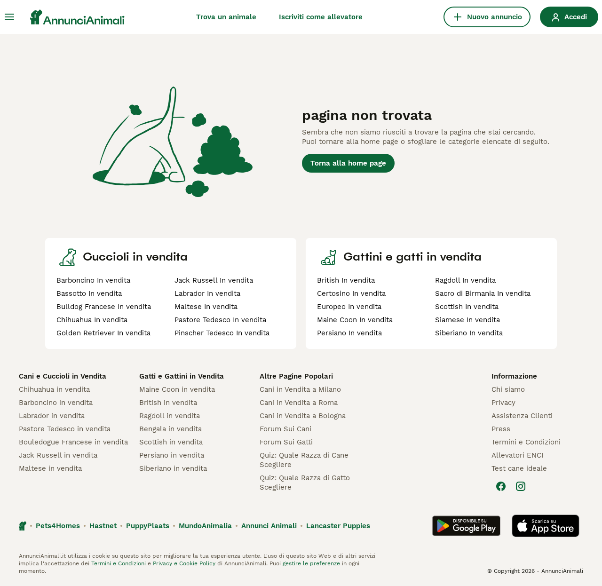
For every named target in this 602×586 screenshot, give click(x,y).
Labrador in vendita (52, 416)
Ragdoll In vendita (465, 280)
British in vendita (168, 402)
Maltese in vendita (50, 468)
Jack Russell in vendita (58, 455)
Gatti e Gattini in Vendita (181, 376)
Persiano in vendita (171, 455)
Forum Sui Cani (285, 429)
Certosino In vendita (351, 293)
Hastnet (103, 526)
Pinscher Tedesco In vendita (221, 333)
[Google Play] (466, 526)
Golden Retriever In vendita (103, 333)
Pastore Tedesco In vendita (220, 320)
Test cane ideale (519, 468)
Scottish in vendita (171, 442)
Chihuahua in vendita (54, 389)
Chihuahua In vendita (91, 320)
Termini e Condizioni (526, 442)
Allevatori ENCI (517, 455)
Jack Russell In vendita (213, 280)
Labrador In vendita (207, 293)
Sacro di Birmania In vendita (483, 293)
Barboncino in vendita (56, 402)
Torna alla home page (348, 163)
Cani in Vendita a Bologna (303, 416)
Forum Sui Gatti (286, 442)
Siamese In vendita (467, 320)
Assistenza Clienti (522, 416)
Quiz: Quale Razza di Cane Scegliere (304, 460)
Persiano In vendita (349, 333)
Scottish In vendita (467, 306)
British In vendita (346, 280)
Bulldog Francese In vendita (103, 306)
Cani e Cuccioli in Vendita (62, 376)
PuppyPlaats (147, 526)
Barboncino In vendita (93, 280)
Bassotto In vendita (89, 293)
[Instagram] (520, 486)
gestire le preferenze (310, 563)
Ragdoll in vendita (169, 416)
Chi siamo (508, 389)
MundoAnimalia (205, 526)
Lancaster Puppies (338, 526)
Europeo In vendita (349, 306)
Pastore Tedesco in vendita (65, 429)
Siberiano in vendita (173, 468)
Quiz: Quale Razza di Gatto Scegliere (305, 482)
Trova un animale (226, 17)
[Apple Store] (545, 526)
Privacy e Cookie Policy (183, 563)
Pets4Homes (58, 526)
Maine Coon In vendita (355, 320)
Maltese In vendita (206, 306)
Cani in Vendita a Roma (299, 402)
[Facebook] (500, 486)
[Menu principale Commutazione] (9, 17)
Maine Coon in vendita (177, 389)
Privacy (503, 402)
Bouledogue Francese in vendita (73, 442)
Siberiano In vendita (469, 333)
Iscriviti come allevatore (321, 17)
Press (500, 429)
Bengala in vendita (170, 429)
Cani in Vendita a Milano (300, 389)
